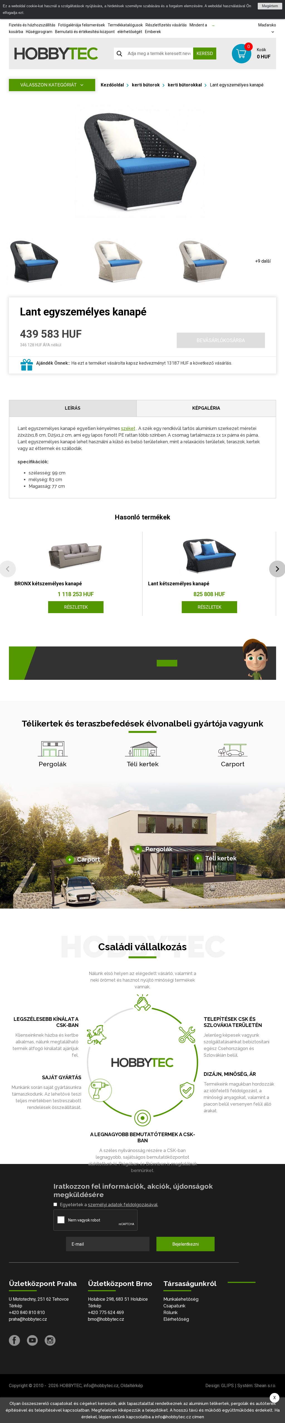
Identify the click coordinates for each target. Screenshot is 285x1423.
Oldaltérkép (132, 1385)
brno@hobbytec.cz (106, 1319)
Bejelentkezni (185, 1244)
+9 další (263, 261)
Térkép (15, 1305)
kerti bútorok (146, 85)
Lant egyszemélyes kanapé (237, 85)
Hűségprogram (39, 31)
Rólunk (170, 1312)
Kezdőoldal (112, 85)
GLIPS (227, 1385)
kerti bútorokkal (185, 85)
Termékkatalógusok (125, 25)
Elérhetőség (176, 1319)
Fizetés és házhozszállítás (32, 25)
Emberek (153, 31)
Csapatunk (174, 1305)
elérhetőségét (129, 31)
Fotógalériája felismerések (81, 25)
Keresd (204, 53)
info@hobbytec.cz (101, 1385)
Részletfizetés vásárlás (166, 25)
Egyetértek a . (109, 1204)
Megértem (270, 6)
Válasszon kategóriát (48, 85)
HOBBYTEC (71, 1385)
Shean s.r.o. (265, 1385)
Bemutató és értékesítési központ (85, 31)
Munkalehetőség (180, 1299)
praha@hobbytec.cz (28, 1319)
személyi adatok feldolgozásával (123, 1204)
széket (128, 428)
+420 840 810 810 (27, 1312)
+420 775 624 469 (106, 1312)
